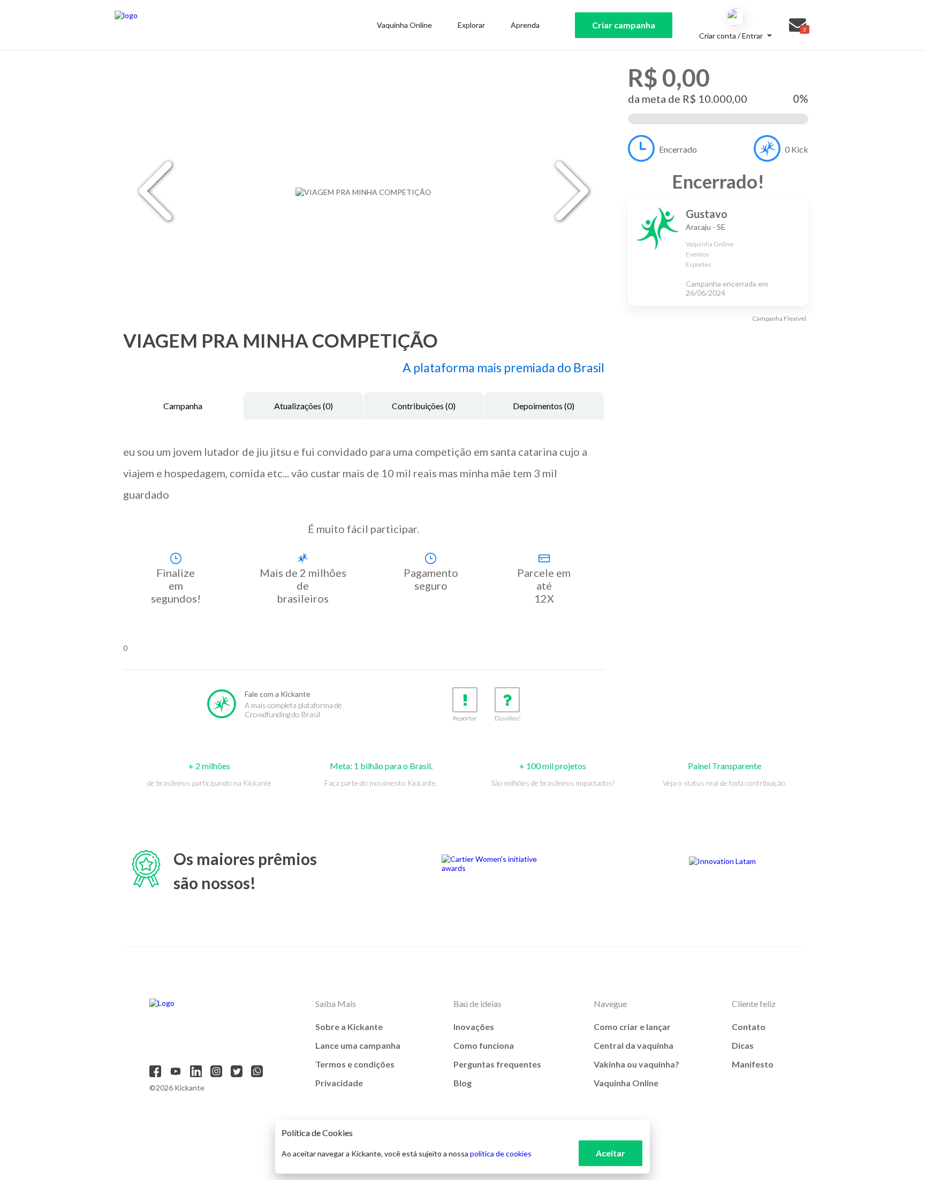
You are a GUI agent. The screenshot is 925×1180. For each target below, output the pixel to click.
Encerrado (678, 149)
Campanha (182, 406)
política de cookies (501, 1153)
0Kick (796, 149)
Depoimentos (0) (543, 406)
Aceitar (610, 1153)
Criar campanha (623, 25)
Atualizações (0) (303, 406)
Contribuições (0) (424, 406)
